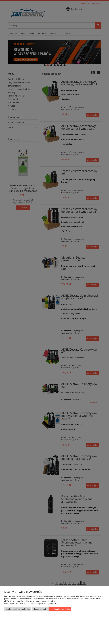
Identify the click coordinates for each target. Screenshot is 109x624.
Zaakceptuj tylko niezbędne (18, 609)
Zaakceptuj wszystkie (60, 609)
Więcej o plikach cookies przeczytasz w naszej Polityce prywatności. (30, 603)
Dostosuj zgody (40, 609)
